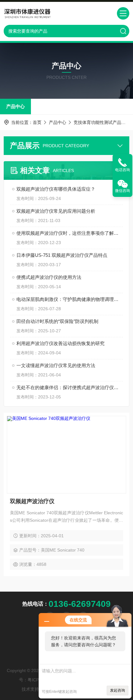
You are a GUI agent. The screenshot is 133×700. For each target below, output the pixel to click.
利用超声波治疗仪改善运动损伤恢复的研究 (60, 343)
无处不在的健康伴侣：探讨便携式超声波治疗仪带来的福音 (69, 387)
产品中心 (15, 106)
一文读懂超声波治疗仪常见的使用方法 (55, 365)
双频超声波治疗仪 (32, 501)
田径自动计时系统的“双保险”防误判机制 (57, 321)
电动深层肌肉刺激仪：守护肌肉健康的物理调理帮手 (69, 299)
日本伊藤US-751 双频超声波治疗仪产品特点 (61, 255)
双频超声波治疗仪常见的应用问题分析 (55, 211)
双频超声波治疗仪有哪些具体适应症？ (55, 189)
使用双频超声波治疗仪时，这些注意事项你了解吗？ (69, 233)
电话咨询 (122, 170)
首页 (37, 122)
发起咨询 (117, 690)
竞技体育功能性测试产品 (97, 122)
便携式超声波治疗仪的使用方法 (48, 277)
